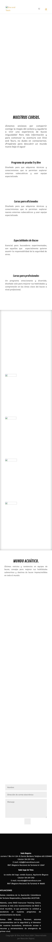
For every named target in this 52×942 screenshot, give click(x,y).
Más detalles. (26, 86)
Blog (38, 598)
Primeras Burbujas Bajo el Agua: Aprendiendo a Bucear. (26, 594)
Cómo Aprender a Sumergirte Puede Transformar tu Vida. (22, 643)
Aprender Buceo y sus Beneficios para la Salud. (24, 689)
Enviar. (40, 821)
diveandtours (16, 598)
